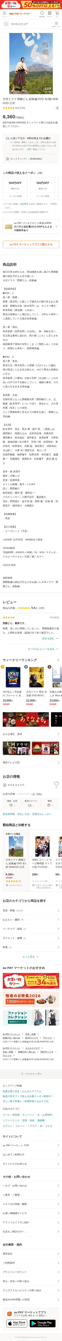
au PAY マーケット (11, 1034)
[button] (57, 108)
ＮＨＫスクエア (32, 1048)
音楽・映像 (30, 1034)
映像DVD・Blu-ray (11, 1038)
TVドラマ (47, 1038)
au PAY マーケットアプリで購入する (31, 244)
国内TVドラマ (31, 1038)
